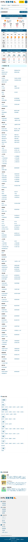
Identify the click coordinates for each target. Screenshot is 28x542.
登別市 (3, 86)
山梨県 (11, 414)
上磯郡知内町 (4, 120)
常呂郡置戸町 (4, 187)
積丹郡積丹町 (16, 148)
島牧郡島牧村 (4, 265)
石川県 (6, 423)
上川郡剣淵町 (16, 243)
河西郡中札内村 (5, 348)
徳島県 (2, 438)
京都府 (6, 428)
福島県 (22, 407)
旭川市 (3, 156)
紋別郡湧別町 (16, 315)
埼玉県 (14, 411)
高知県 (14, 438)
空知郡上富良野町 (17, 78)
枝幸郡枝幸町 (4, 295)
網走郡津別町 (16, 305)
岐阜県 (2, 419)
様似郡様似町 (16, 334)
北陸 (3, 421)
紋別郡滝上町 (16, 233)
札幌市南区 (16, 138)
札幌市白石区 (16, 136)
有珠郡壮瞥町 (4, 100)
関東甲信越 (4, 409)
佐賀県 (6, 443)
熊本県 (14, 443)
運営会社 (22, 539)
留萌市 (3, 209)
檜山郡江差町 (4, 128)
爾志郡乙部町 (16, 130)
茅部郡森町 (16, 112)
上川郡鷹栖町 (16, 156)
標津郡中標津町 (5, 371)
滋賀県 (2, 428)
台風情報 (4, 505)
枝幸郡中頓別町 (17, 293)
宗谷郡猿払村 (16, 215)
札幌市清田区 (16, 142)
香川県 (6, 438)
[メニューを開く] (26, 2)
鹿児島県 (3, 445)
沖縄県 (2, 450)
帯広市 (3, 173)
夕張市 (3, 191)
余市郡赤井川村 (17, 152)
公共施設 (4, 522)
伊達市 (3, 98)
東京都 (22, 411)
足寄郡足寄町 (16, 342)
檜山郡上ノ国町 (17, 128)
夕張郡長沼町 (4, 197)
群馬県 (10, 411)
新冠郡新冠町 (4, 330)
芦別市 (3, 221)
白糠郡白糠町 (4, 169)
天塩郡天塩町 (16, 289)
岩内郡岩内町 (16, 269)
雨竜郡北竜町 (16, 72)
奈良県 (18, 428)
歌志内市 (3, 225)
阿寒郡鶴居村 (16, 358)
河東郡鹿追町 (16, 340)
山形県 (18, 407)
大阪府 (10, 428)
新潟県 (7, 414)
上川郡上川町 (4, 161)
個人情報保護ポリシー (14, 538)
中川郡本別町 (4, 181)
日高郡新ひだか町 (17, 330)
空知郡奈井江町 (17, 225)
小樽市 (3, 148)
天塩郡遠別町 (4, 289)
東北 (3, 404)
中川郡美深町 (16, 244)
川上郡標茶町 (4, 358)
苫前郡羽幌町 (16, 283)
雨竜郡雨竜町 (16, 229)
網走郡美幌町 (4, 305)
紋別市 (3, 233)
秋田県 (14, 407)
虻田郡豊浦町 (16, 98)
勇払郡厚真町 (4, 320)
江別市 (3, 144)
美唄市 (3, 193)
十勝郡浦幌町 (16, 181)
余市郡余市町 (4, 152)
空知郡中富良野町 (5, 80)
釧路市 (3, 167)
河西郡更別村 (16, 348)
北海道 (8, 5)
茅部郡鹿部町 (4, 112)
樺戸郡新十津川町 (5, 229)
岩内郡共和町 (4, 269)
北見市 (3, 185)
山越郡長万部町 (17, 124)
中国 (3, 431)
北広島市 (16, 92)
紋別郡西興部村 (17, 235)
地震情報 (4, 503)
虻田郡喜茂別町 (17, 277)
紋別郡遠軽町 (4, 315)
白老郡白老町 (16, 88)
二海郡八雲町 (4, 124)
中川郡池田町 (4, 179)
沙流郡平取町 (16, 326)
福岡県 (2, 443)
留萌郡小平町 (4, 211)
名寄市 (15, 241)
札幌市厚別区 (16, 140)
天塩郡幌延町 (16, 217)
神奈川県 (3, 414)
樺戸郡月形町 (4, 199)
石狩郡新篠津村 (5, 106)
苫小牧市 (3, 88)
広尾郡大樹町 (4, 350)
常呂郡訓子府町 (17, 185)
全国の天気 (4, 5)
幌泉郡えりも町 (5, 336)
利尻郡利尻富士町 (5, 301)
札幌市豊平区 (4, 138)
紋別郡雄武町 (4, 236)
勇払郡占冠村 (4, 81)
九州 (3, 441)
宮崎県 (22, 443)
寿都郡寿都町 (16, 265)
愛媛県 (10, 438)
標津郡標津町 (16, 371)
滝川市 (3, 223)
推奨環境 (17, 539)
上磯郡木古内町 (17, 120)
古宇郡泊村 (4, 271)
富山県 (2, 423)
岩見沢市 (16, 191)
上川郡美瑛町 (4, 163)
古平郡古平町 (4, 150)
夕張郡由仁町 (16, 195)
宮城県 (10, 407)
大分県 (18, 443)
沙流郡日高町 (4, 326)
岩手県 (6, 407)
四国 (3, 436)
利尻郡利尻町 (16, 299)
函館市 (3, 114)
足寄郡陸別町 (4, 344)
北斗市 (3, 110)
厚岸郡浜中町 (16, 354)
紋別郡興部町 (4, 235)
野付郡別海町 (4, 367)
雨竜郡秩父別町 (5, 72)
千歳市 (3, 94)
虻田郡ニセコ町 (5, 275)
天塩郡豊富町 (4, 217)
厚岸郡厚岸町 (4, 354)
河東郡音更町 (16, 173)
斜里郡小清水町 (5, 311)
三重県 (14, 419)
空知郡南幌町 (4, 195)
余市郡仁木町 (16, 150)
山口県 (18, 433)
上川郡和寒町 (4, 243)
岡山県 (10, 433)
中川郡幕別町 (16, 177)
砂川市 (15, 223)
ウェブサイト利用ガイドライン (9, 539)
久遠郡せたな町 (17, 261)
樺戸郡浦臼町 (16, 227)
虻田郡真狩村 (16, 275)
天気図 (3, 530)
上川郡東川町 (16, 161)
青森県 (2, 407)
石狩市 (3, 104)
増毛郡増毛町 (16, 209)
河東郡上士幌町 (5, 340)
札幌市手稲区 (4, 142)
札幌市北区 (16, 134)
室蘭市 (15, 86)
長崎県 (10, 443)
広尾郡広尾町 (16, 350)
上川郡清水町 (16, 175)
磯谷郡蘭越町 (16, 267)
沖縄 (3, 448)
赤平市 (15, 221)
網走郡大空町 (4, 205)
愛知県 (10, 419)
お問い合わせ (5, 532)
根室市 (3, 252)
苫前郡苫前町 (4, 283)
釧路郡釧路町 (16, 167)
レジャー (4, 518)
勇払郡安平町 (16, 320)
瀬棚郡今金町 (4, 261)
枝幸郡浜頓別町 (5, 293)
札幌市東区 (4, 136)
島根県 (6, 433)
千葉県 (18, 411)
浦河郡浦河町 (4, 334)
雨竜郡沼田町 (4, 74)
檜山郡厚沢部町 (5, 130)
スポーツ (4, 517)
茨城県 (2, 411)
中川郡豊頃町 (16, 179)
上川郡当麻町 (16, 158)
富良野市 (3, 78)
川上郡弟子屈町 (5, 363)
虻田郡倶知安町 (17, 278)
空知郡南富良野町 (17, 80)
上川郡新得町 (4, 342)
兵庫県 (14, 428)
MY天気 (21, 1)
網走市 (3, 203)
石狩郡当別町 (16, 104)
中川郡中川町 (16, 246)
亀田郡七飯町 (16, 110)
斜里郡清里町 (16, 309)
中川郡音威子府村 (5, 246)
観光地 (3, 520)
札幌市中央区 (4, 134)
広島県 (14, 433)
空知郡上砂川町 (5, 227)
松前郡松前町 (4, 118)
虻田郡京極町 (4, 278)
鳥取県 (2, 433)
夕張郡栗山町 (16, 197)
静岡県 (6, 419)
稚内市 (3, 215)
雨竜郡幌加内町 (5, 248)
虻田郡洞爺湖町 (17, 100)
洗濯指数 (4, 511)
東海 (3, 416)
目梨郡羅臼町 (4, 373)
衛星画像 (4, 528)
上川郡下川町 (4, 244)
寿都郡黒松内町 (5, 267)
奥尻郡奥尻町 (4, 257)
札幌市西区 (4, 140)
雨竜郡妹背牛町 (17, 70)
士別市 (3, 241)
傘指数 (3, 513)
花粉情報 (4, 509)
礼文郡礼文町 (4, 299)
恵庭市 (3, 92)
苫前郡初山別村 (5, 285)
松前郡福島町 (16, 118)
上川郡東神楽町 (5, 158)
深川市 (3, 70)
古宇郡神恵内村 (17, 271)
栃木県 (6, 411)
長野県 (15, 414)
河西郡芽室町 (4, 177)
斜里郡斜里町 (4, 309)
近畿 (3, 426)
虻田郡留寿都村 (5, 277)
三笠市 (15, 193)
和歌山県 (22, 428)
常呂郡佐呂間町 (17, 203)
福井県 (10, 423)
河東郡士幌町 (4, 175)
